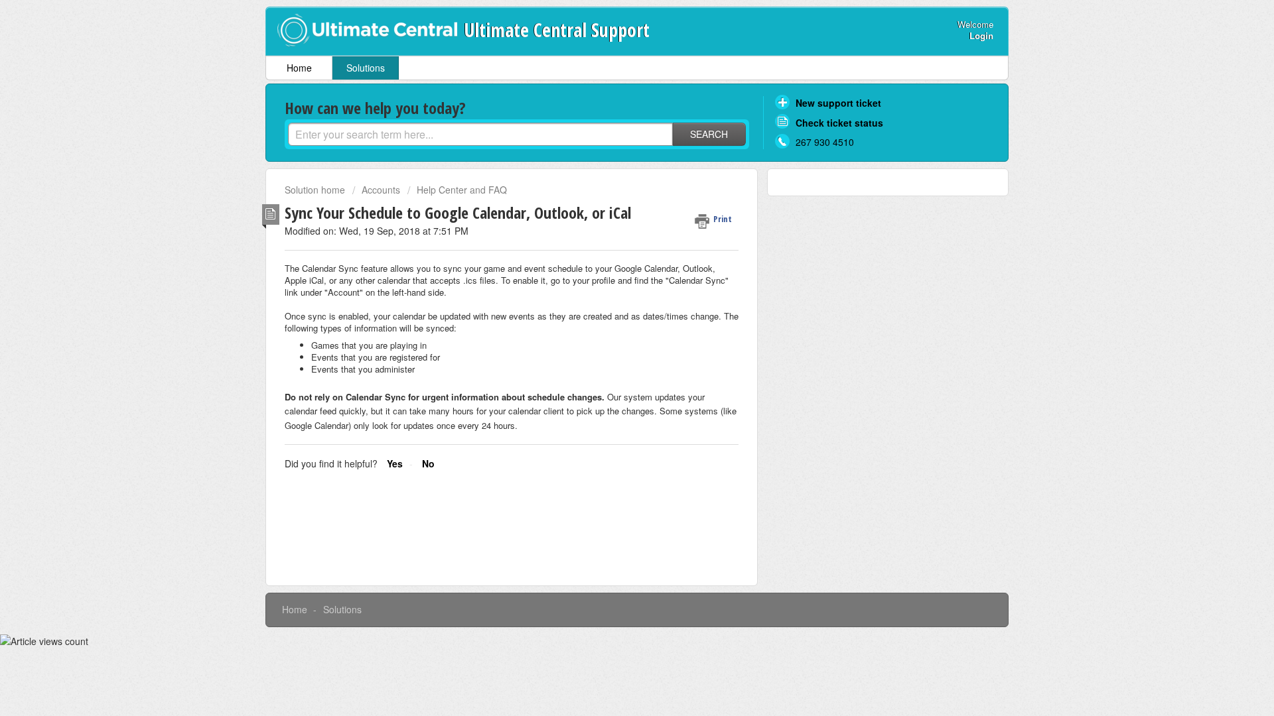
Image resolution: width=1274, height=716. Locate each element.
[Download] (612, 183)
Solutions (365, 67)
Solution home (316, 189)
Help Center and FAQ (462, 189)
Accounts (381, 189)
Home (299, 67)
